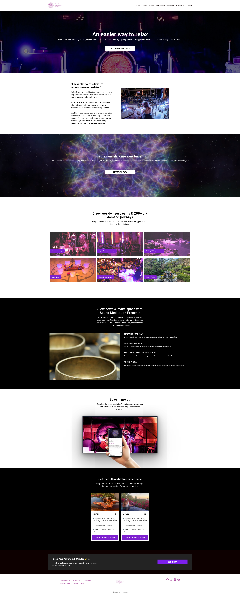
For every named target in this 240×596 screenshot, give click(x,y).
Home (138, 5)
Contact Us (76, 583)
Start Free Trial (180, 5)
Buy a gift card (77, 580)
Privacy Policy (87, 580)
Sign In (189, 5)
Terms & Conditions (66, 583)
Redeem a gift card (65, 580)
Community (170, 5)
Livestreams (160, 5)
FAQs (82, 583)
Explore (144, 5)
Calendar (151, 5)
